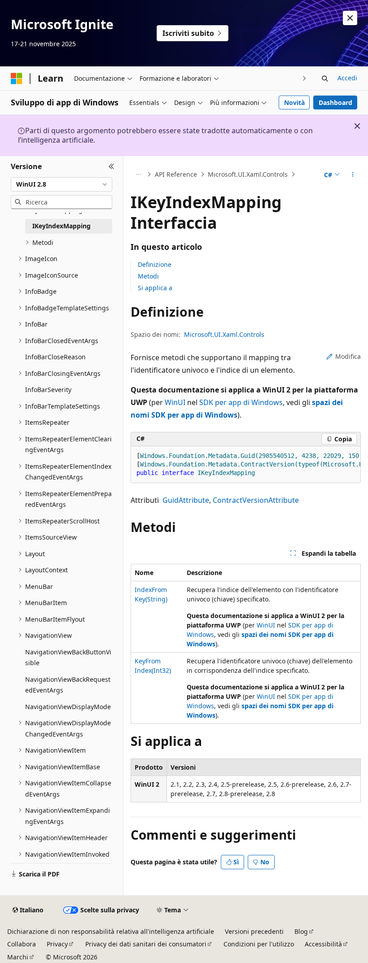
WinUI (175, 402)
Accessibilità (323, 944)
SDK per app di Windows (241, 402)
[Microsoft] (16, 78)
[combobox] (61, 184)
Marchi (17, 957)
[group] (246, 464)
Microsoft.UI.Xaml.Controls (248, 174)
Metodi (148, 276)
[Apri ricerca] (325, 78)
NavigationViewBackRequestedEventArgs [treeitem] (67, 685)
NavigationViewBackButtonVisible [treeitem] (68, 657)
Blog (301, 931)
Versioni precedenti (254, 931)
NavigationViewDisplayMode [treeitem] (68, 706)
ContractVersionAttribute (256, 500)
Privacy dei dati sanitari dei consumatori (145, 944)
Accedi (347, 78)
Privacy (57, 944)
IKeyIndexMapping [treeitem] (61, 226)
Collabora (21, 944)
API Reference (176, 174)
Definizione (154, 264)
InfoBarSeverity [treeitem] (48, 389)
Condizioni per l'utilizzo (258, 944)
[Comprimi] (111, 167)
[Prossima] (304, 78)
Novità (294, 102)
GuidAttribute (185, 500)
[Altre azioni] (353, 174)
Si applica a (155, 287)
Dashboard (335, 102)
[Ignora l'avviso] (350, 18)
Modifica (348, 356)
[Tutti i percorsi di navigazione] (138, 174)
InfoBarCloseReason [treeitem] (55, 357)
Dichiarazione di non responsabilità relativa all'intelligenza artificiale (110, 931)
